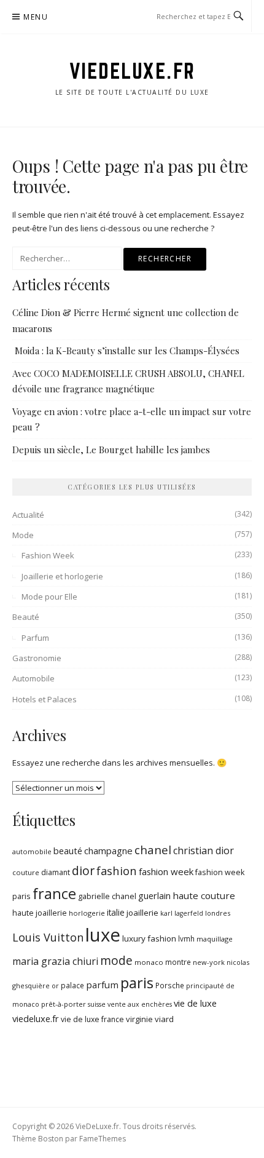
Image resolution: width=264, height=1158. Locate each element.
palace (72, 985)
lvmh (186, 938)
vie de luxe (195, 1003)
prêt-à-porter (63, 1004)
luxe (102, 934)
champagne (108, 850)
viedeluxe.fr (35, 1018)
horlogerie (87, 913)
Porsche (169, 985)
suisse (97, 1004)
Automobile (33, 678)
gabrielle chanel (107, 896)
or (55, 985)
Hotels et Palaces (44, 699)
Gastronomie (36, 658)
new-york (209, 962)
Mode (23, 535)
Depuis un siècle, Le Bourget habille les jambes (111, 449)
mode (116, 961)
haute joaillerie (39, 913)
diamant (55, 872)
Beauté (25, 616)
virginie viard (150, 1019)
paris (136, 982)
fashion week (166, 871)
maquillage (214, 938)
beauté (67, 850)
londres (217, 913)
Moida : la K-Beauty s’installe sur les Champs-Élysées (125, 350)
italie (116, 912)
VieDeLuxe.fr (132, 70)
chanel (152, 850)
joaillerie (142, 912)
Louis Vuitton (47, 937)
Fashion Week (47, 555)
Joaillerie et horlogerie (62, 576)
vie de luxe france (92, 1019)
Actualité (28, 514)
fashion (116, 870)
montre (178, 962)
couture (25, 872)
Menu (35, 17)
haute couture (204, 895)
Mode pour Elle (49, 596)
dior (83, 870)
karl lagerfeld (181, 913)
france (54, 893)
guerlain (154, 895)
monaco (148, 962)
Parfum (35, 637)
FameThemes (102, 1138)
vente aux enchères (139, 1004)
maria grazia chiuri (55, 961)
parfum (102, 984)
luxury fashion (149, 938)
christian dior (203, 850)
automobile (32, 851)
